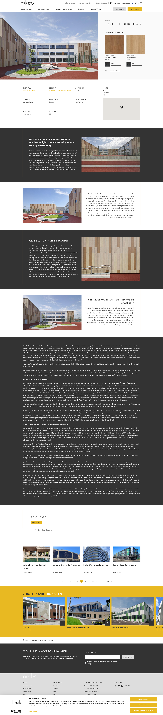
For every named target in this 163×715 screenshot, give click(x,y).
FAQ (54, 691)
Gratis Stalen (134, 9)
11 (96, 581)
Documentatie (27, 691)
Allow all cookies (143, 699)
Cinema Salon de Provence (66, 564)
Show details (32, 711)
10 (93, 581)
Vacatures (56, 686)
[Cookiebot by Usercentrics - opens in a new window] (16, 711)
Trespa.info (119, 9)
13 (104, 581)
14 (108, 581)
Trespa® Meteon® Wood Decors (60, 90)
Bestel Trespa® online (123, 3)
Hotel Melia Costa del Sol (96, 564)
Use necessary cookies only (143, 710)
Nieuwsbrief (26, 694)
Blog (54, 694)
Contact (55, 688)
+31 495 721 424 (90, 694)
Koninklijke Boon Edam (124, 564)
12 (100, 581)
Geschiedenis (27, 688)
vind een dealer (115, 71)
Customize (142, 705)
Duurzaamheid (27, 686)
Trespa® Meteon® (29, 90)
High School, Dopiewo (44, 530)
